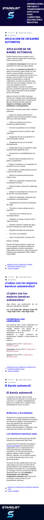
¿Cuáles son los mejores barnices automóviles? (21, 284)
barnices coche (12, 264)
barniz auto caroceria (24, 487)
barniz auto (23, 264)
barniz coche (20, 266)
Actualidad (12, 35)
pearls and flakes (25, 32)
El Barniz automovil (18, 385)
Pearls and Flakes (13, 446)
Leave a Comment (13, 269)
